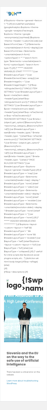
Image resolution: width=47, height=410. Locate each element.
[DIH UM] (14, 14)
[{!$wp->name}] (14, 284)
